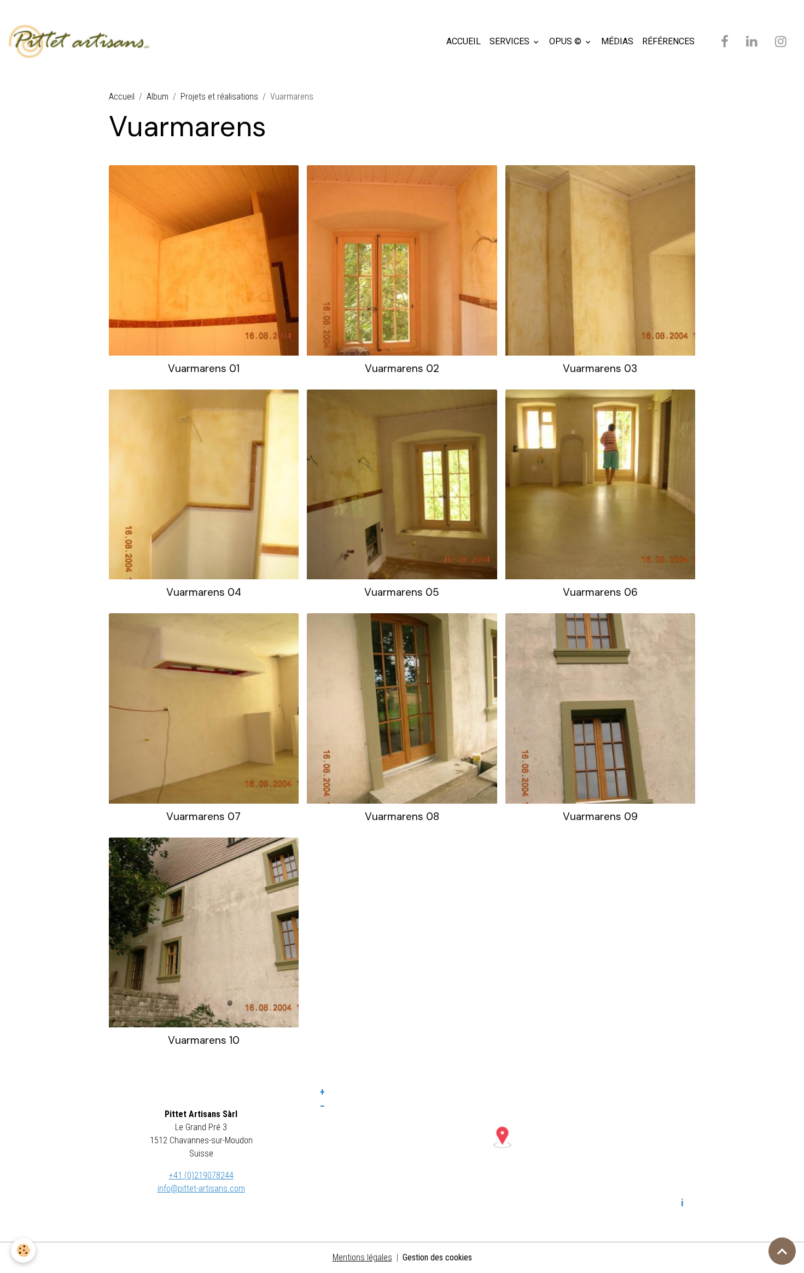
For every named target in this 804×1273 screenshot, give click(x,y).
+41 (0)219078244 (201, 1175)
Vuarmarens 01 (204, 368)
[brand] (81, 41)
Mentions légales (362, 1257)
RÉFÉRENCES (668, 41)
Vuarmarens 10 (204, 1040)
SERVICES (511, 41)
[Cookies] (23, 1250)
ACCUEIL (463, 41)
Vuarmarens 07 (203, 816)
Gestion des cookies (437, 1257)
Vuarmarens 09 (600, 816)
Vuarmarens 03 (600, 368)
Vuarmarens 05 (401, 592)
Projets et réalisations (219, 96)
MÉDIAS (617, 41)
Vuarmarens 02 (402, 368)
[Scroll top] (782, 1251)
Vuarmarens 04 (203, 592)
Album (157, 96)
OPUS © (566, 41)
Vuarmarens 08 (402, 816)
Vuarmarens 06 (600, 592)
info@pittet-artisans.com (201, 1188)
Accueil (122, 96)
